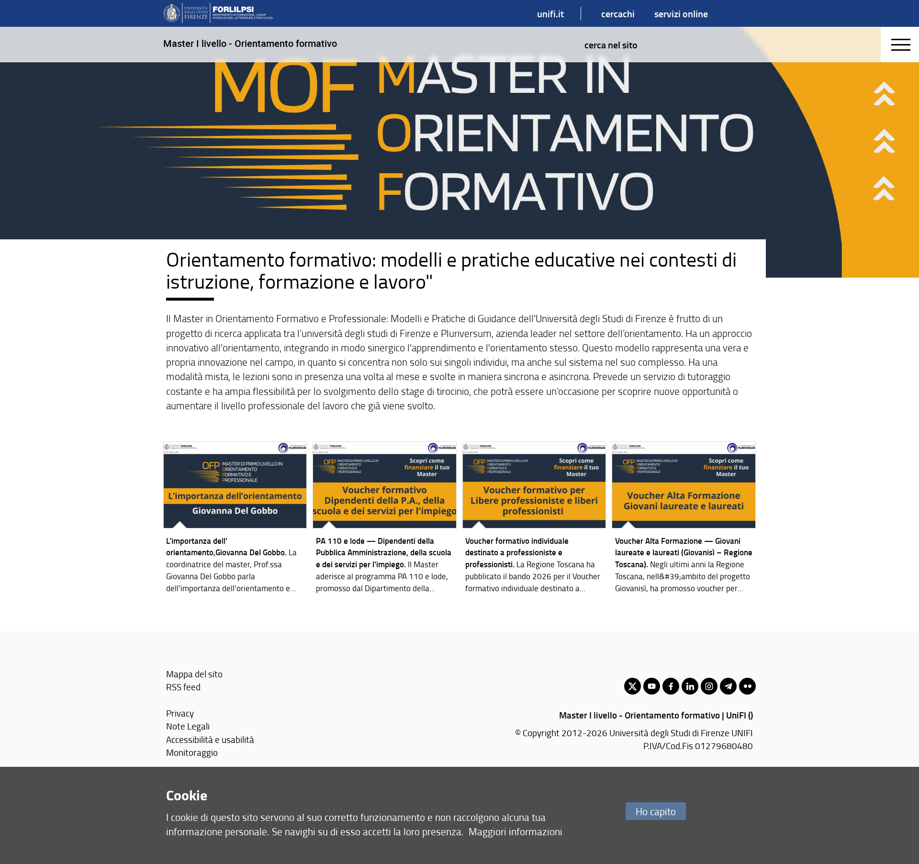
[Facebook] (670, 686)
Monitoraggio (192, 752)
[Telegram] (728, 686)
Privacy (180, 713)
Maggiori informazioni (515, 831)
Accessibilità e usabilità (210, 739)
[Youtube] (651, 686)
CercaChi (618, 13)
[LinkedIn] (690, 686)
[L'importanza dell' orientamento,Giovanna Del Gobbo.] (235, 519)
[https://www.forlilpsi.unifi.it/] (218, 13)
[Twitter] (632, 686)
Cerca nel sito (611, 44)
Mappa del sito (194, 673)
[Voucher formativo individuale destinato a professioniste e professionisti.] (534, 519)
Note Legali (188, 725)
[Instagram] (709, 686)
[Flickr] (747, 686)
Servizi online (681, 13)
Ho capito (656, 811)
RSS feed (183, 686)
